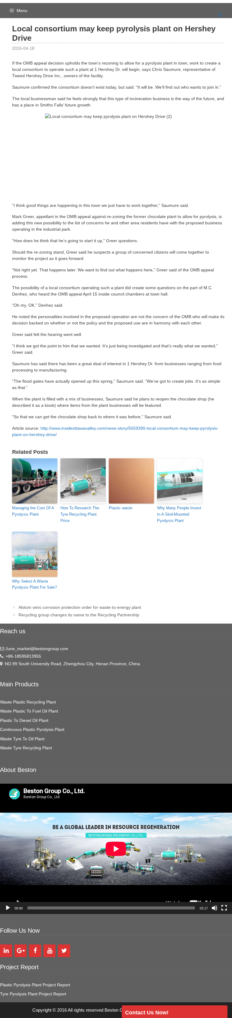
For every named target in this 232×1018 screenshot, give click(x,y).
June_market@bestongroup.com (36, 648)
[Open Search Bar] (220, 15)
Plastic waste (120, 508)
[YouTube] (50, 950)
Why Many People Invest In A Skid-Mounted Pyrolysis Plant (179, 514)
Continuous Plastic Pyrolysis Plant (32, 729)
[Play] (8, 908)
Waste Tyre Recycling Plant (26, 747)
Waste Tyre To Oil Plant (22, 738)
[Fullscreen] (224, 908)
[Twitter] (64, 950)
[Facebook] (35, 950)
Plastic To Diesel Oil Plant (24, 720)
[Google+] (20, 950)
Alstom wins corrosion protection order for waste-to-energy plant (79, 607)
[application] (116, 849)
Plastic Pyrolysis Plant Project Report (35, 984)
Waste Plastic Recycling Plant (28, 702)
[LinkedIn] (6, 950)
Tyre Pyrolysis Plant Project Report (33, 993)
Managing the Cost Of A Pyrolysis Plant (33, 511)
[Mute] (214, 908)
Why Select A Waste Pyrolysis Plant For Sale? (34, 584)
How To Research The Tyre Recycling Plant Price (79, 514)
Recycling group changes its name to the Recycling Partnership (78, 614)
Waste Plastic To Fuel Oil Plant (29, 711)
